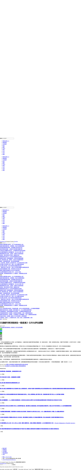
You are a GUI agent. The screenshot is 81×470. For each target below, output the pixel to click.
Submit (13, 464)
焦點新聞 (5, 142)
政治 (4, 145)
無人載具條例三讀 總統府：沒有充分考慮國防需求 (11, 259)
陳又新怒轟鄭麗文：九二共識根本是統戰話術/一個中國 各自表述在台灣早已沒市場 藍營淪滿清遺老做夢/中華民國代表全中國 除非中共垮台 (31, 400)
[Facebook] (40, 331)
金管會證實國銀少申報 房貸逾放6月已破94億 (10, 268)
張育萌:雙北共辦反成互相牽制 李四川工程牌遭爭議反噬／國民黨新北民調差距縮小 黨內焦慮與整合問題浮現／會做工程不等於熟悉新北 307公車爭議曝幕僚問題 (35, 405)
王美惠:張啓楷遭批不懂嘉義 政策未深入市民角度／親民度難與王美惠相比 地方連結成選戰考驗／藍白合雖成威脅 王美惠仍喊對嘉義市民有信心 (32, 417)
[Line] (40, 329)
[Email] (40, 337)
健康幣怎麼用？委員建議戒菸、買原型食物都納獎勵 (11, 258)
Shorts (4, 148)
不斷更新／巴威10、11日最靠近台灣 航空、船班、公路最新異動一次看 (16, 317)
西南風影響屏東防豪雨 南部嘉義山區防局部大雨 (11, 247)
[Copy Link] (40, 335)
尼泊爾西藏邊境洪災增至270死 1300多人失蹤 (10, 271)
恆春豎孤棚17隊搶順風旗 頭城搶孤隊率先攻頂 (10, 371)
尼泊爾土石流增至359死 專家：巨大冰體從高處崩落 (12, 264)
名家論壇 (5, 144)
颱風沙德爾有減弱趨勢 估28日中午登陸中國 (9, 270)
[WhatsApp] (40, 333)
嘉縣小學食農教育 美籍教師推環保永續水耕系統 (17, 364)
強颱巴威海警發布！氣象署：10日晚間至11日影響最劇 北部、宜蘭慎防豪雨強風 (18, 314)
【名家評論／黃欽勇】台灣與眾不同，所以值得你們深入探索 (13, 262)
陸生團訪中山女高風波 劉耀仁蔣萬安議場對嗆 (15, 366)
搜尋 (1, 138)
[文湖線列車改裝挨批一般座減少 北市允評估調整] (11, 327)
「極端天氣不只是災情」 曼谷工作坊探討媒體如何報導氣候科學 (14, 267)
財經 (4, 149)
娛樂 (4, 154)
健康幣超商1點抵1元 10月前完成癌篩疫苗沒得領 (11, 256)
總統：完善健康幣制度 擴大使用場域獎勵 (9, 261)
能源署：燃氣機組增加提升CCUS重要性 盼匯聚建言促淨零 (13, 273)
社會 (4, 152)
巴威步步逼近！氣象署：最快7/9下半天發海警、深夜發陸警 (13, 316)
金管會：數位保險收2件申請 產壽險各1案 (9, 255)
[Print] (40, 339)
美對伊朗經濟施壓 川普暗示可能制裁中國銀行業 (11, 249)
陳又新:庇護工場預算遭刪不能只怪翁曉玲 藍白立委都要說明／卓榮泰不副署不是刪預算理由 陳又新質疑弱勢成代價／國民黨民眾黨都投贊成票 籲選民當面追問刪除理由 (37, 388)
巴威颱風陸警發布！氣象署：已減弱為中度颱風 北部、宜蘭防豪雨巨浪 (16, 313)
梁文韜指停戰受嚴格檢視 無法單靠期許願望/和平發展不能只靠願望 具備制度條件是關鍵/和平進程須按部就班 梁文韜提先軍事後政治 (29, 428)
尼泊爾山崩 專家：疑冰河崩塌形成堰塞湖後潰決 (11, 265)
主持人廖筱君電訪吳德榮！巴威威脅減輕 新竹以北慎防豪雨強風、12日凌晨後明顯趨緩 (19, 308)
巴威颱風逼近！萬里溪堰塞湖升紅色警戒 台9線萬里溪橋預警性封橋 (15, 311)
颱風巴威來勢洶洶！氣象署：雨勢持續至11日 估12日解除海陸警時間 (15, 310)
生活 (4, 151)
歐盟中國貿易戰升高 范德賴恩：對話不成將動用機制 (12, 246)
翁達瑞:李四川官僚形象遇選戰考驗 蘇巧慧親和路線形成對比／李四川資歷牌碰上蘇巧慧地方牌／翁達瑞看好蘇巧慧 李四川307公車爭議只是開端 (32, 394)
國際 (4, 147)
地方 (1, 319)
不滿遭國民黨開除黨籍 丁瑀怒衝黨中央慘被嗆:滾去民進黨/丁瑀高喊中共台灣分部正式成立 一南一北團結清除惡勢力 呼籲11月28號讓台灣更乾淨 (32, 411)
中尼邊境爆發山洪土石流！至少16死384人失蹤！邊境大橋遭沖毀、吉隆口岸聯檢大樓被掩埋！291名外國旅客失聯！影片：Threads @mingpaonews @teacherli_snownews (37, 423)
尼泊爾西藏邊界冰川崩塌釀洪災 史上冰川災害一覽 (11, 252)
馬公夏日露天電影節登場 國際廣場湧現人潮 (9, 382)
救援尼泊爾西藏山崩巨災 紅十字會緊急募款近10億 (11, 244)
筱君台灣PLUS (6, 141)
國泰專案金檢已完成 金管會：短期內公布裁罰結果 (11, 253)
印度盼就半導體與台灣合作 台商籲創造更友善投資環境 (12, 250)
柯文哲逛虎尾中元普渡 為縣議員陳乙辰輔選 (10, 377)
